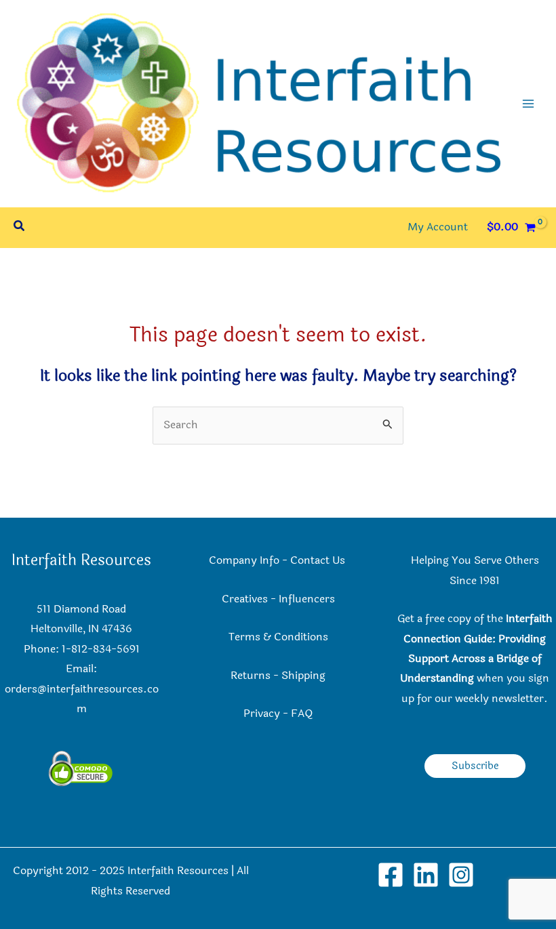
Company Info (244, 560)
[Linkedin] (425, 874)
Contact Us (319, 560)
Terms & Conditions (278, 637)
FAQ (302, 713)
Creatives (245, 599)
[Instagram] (461, 874)
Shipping (303, 675)
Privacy (261, 713)
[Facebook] (390, 874)
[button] (20, 227)
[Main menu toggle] (528, 103)
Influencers (307, 599)
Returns (251, 675)
